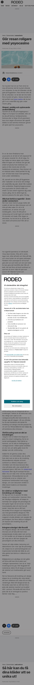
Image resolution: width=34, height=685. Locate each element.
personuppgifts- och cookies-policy (14, 354)
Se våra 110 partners (17, 380)
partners (10, 303)
